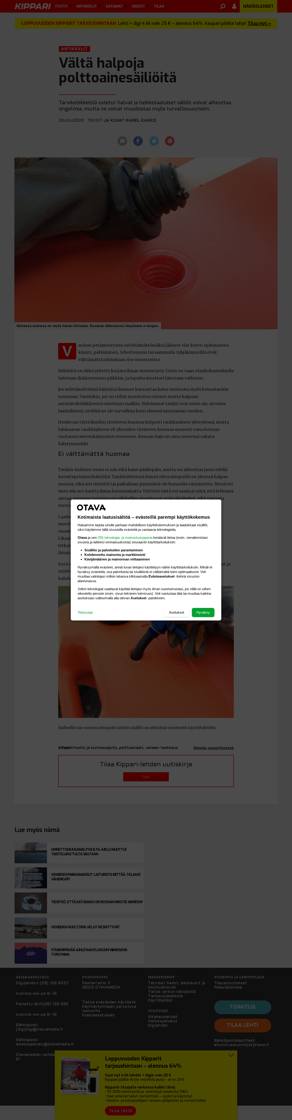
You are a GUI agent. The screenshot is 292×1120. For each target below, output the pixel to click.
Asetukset (176, 612)
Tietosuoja (85, 612)
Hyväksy (203, 612)
